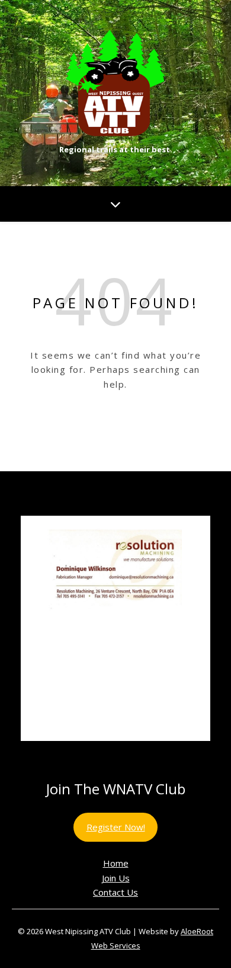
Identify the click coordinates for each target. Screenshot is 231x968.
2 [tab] (81, 753)
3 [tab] (95, 753)
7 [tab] (149, 753)
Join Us (116, 878)
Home (116, 863)
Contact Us (115, 892)
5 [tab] (122, 753)
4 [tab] (108, 753)
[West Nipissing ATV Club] (115, 83)
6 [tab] (136, 753)
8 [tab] (163, 753)
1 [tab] (68, 753)
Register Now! (115, 827)
